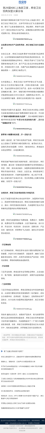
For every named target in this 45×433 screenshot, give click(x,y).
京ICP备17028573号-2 (10, 428)
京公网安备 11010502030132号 (28, 428)
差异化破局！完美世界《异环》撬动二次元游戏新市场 (19, 374)
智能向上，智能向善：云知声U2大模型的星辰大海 (18, 361)
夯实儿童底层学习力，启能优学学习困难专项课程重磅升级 (21, 357)
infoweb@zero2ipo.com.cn (18, 423)
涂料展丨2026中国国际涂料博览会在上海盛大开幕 (18, 386)
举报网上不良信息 (34, 423)
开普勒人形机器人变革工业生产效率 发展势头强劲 (18, 403)
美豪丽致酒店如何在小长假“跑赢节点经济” (15, 408)
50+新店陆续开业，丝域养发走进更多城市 (15, 391)
